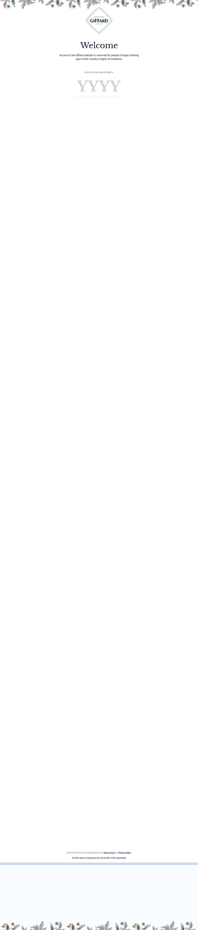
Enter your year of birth (99, 72)
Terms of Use (109, 853)
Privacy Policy (125, 853)
